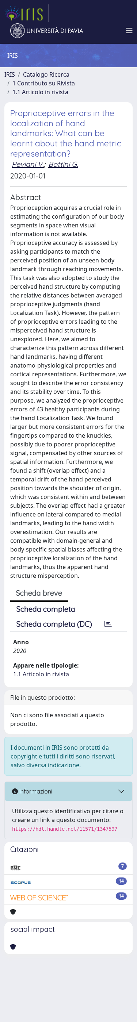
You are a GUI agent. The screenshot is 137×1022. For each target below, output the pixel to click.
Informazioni (35, 791)
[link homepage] (26, 13)
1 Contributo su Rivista (43, 83)
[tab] (108, 624)
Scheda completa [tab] (45, 609)
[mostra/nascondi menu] (129, 30)
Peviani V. (28, 164)
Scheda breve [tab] (39, 593)
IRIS (9, 74)
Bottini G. (63, 164)
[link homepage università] (46, 30)
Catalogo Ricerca (46, 74)
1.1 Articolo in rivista (40, 92)
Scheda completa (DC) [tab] (54, 624)
